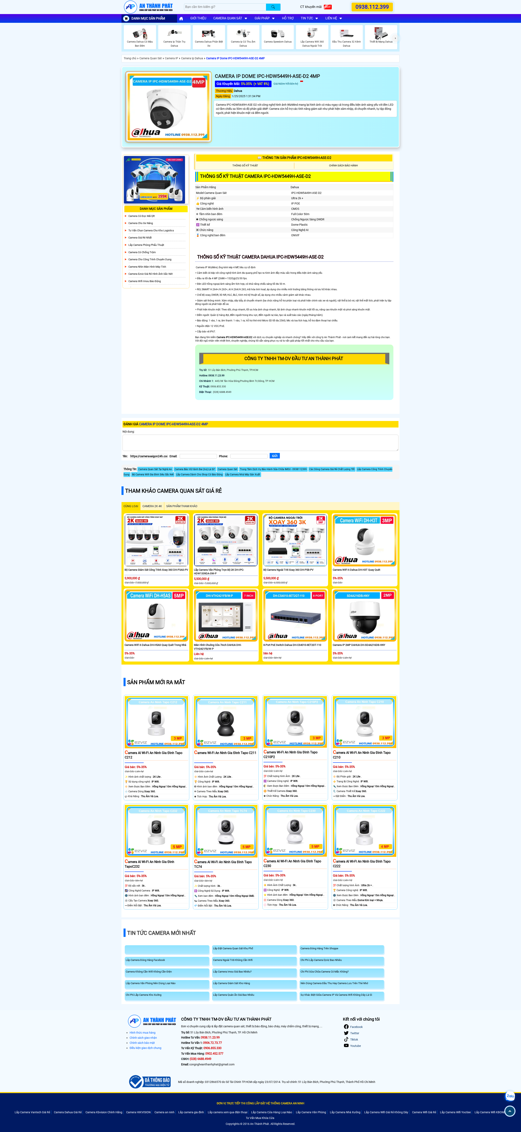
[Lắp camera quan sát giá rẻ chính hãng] (181, 18)
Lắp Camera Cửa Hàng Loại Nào (271, 1112)
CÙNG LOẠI (131, 506)
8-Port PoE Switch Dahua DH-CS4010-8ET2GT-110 (292, 644)
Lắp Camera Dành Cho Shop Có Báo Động (199, 474)
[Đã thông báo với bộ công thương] (149, 1082)
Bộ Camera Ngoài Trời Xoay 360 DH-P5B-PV (288, 569)
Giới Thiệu (198, 18)
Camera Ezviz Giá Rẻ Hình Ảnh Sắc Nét (150, 273)
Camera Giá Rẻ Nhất (140, 237)
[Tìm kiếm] (273, 7)
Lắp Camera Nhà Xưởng (345, 1112)
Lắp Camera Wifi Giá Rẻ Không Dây (386, 1112)
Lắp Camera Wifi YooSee (455, 1112)
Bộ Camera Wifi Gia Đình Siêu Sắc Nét (153, 474)
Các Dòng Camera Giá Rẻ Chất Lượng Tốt (332, 469)
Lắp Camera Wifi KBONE (490, 1112)
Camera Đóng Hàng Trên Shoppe (319, 948)
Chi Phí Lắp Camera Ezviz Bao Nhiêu (321, 960)
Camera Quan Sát (150, 58)
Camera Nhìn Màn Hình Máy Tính (147, 266)
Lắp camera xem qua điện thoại (227, 1112)
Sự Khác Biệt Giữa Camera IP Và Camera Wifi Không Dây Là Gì (336, 994)
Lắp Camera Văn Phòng (311, 1112)
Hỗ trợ (288, 18)
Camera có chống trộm (142, 252)
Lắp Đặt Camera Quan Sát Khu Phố (233, 948)
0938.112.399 (372, 7)
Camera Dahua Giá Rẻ (68, 1112)
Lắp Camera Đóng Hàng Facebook (145, 960)
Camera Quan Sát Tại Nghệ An (155, 469)
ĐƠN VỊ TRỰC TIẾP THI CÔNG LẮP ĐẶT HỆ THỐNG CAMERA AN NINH (260, 1103)
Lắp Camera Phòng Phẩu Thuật (146, 244)
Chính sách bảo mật (142, 1042)
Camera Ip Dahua (192, 58)
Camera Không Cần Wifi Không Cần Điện (149, 971)
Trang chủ (130, 58)
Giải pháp (262, 18)
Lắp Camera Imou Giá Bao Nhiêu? (232, 971)
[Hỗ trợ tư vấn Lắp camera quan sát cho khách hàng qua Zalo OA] (510, 1096)
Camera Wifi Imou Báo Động (144, 281)
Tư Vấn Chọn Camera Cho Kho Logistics (151, 230)
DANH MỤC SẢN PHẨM (148, 18)
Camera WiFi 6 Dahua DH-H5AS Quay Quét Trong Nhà (155, 644)
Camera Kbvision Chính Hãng (103, 1112)
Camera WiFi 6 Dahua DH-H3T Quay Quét (356, 569)
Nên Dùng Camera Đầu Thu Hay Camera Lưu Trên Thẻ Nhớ (334, 983)
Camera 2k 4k (152, 506)
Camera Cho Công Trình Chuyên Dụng (149, 259)
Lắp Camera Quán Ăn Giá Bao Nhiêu (233, 994)
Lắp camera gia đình (191, 1112)
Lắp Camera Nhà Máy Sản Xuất (242, 474)
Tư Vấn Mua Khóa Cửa (260, 1118)
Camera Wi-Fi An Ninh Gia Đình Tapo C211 (225, 753)
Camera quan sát (227, 18)
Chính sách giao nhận (143, 1037)
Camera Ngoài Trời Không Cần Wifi (233, 960)
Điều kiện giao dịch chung (145, 1048)
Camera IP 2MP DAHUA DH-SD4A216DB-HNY (359, 644)
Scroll (509, 1111)
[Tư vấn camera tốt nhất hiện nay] (396, 38)
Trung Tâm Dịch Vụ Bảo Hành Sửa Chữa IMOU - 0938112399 (273, 469)
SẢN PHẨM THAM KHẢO (181, 506)
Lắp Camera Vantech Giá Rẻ (32, 1112)
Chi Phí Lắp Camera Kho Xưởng (143, 994)
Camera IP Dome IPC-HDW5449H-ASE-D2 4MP (235, 58)
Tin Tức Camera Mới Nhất (161, 933)
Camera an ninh (164, 1112)
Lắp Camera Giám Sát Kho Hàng (231, 983)
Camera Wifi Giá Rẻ (424, 1112)
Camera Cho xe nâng (140, 223)
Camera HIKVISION (138, 1112)
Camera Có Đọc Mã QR (141, 216)
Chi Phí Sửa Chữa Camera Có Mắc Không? (325, 971)
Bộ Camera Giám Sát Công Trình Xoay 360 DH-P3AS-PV (156, 569)
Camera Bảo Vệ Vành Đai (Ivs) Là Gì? (195, 469)
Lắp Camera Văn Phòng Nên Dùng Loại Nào (150, 983)
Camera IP (171, 58)
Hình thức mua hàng (142, 1032)
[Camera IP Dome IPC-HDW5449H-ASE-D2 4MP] (168, 107)
